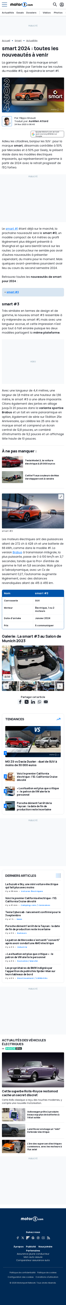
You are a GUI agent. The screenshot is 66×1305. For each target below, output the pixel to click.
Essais (20, 12)
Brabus (17, 552)
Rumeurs (22, 933)
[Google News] (33, 1237)
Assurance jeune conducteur (33, 1254)
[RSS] (48, 1237)
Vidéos (47, 12)
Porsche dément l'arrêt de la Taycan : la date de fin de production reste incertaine (32, 927)
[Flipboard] (27, 1237)
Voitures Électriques (32, 891)
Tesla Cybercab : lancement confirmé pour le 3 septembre (33, 913)
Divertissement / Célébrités (32, 978)
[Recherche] (55, 4)
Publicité (31, 1246)
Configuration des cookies (21, 1277)
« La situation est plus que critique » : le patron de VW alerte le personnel (29, 955)
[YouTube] (43, 1237)
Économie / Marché (27, 961)
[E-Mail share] (46, 702)
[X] (22, 1237)
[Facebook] (17, 1237)
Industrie (22, 947)
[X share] (27, 702)
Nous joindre (45, 1246)
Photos (58, 12)
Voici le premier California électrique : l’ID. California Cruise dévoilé (31, 899)
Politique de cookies (47, 1272)
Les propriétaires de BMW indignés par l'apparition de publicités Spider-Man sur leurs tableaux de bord (30, 971)
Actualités (8, 12)
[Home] (21, 4)
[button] (6, 686)
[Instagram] (38, 1237)
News (19, 919)
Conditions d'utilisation (47, 1277)
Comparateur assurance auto (33, 1260)
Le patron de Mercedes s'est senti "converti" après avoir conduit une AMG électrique (32, 941)
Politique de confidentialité (22, 1272)
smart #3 (13, 292)
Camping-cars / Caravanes (35, 905)
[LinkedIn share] (33, 702)
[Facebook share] (20, 702)
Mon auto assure (33, 1257)
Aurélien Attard (38, 121)
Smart (18, 40)
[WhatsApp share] (39, 702)
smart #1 (12, 229)
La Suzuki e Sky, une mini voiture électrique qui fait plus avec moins (31, 885)
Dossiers (31, 12)
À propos (18, 1246)
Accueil (6, 40)
